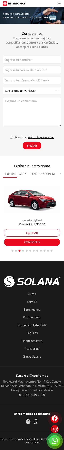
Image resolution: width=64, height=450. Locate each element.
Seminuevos (32, 309)
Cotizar (32, 233)
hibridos (10, 173)
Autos (32, 294)
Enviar (32, 146)
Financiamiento (32, 341)
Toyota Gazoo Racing (43, 173)
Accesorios (32, 349)
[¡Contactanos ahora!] (55, 429)
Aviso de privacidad (41, 137)
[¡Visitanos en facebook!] (55, 419)
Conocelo (32, 242)
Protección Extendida (32, 325)
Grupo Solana (32, 356)
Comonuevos (32, 317)
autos (22, 173)
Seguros (32, 333)
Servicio (32, 302)
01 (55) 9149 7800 (32, 395)
